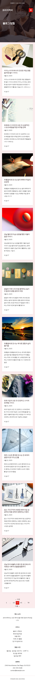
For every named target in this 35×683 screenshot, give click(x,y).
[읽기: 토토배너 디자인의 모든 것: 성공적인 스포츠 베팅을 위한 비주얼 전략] (17, 110)
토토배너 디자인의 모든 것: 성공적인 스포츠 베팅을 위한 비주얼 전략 (16, 126)
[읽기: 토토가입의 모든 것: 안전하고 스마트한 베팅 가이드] (17, 385)
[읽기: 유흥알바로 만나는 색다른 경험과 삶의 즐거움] (17, 328)
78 (28, 603)
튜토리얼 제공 (17, 634)
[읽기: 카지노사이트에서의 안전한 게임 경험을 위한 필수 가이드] (17, 56)
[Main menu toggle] (31, 10)
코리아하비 (7, 10)
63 (14, 603)
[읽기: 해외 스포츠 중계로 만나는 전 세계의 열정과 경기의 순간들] (17, 440)
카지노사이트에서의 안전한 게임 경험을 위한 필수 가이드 (17, 71)
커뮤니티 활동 (17, 639)
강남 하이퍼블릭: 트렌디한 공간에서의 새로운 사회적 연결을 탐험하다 (17, 565)
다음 (17, 606)
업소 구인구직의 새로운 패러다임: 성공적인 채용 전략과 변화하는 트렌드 (16, 511)
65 (21, 603)
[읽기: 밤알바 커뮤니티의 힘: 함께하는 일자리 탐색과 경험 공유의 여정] (17, 274)
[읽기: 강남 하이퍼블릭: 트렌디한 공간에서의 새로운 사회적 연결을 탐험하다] (17, 549)
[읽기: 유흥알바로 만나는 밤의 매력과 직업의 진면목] (17, 165)
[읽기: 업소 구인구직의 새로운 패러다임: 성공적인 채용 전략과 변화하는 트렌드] (17, 495)
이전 (17, 599)
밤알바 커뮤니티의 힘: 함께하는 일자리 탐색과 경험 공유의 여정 (16, 290)
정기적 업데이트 (18, 641)
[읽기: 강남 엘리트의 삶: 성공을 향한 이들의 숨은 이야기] (17, 219)
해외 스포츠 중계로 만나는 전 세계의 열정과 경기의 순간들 (16, 456)
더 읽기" (6, 92)
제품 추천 (17, 636)
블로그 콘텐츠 (17, 631)
